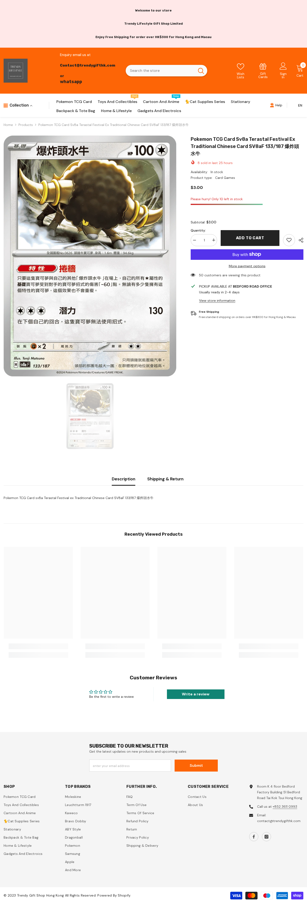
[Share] (299, 240)
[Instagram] (266, 836)
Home (8, 125)
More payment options (247, 266)
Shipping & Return (165, 479)
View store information (217, 300)
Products (25, 125)
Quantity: (198, 230)
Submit (196, 765)
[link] (263, 70)
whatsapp (71, 81)
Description (123, 479)
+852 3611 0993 (285, 806)
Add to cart (250, 238)
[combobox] (160, 70)
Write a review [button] (195, 694)
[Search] (166, 70)
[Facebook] (253, 836)
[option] (90, 256)
